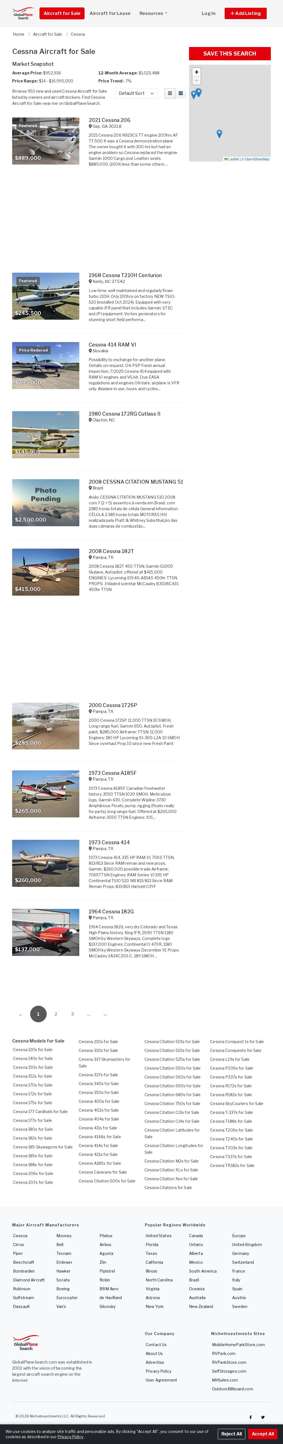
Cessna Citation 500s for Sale (107, 1181)
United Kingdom (247, 1244)
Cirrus (18, 1244)
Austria (239, 1297)
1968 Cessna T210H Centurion (125, 275)
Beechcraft (23, 1262)
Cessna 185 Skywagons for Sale (43, 1147)
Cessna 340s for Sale (99, 1083)
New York (155, 1306)
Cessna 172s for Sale (32, 1093)
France (238, 1271)
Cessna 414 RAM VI (112, 345)
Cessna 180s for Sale (33, 1129)
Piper (18, 1253)
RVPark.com (223, 1353)
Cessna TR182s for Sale (232, 1165)
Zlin (102, 1262)
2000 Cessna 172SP (113, 705)
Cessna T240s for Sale (231, 1139)
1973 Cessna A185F (113, 773)
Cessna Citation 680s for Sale (173, 1094)
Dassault (21, 1306)
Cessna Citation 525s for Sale (172, 1059)
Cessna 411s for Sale (98, 1127)
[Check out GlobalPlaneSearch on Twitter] (263, 1417)
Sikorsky (107, 1306)
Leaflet (233, 159)
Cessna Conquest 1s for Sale (237, 1041)
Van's (61, 1306)
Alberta (196, 1253)
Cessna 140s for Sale (33, 1058)
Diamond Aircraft (29, 1280)
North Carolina (159, 1280)
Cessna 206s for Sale (33, 1173)
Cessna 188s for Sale (33, 1164)
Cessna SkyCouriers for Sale (236, 1103)
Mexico (196, 1262)
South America (203, 1271)
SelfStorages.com (229, 1371)
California (154, 1262)
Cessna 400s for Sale (99, 1101)
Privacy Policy (158, 1371)
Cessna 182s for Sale (32, 1138)
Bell (60, 1244)
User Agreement (161, 1380)
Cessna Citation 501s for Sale (172, 1041)
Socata (63, 1280)
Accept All (263, 1434)
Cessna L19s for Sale (230, 1059)
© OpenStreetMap (255, 159)
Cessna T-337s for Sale (231, 1112)
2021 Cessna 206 (109, 120)
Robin (104, 1280)
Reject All (231, 1434)
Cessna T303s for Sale (231, 1147)
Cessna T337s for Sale (231, 1156)
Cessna (20, 1235)
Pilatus (105, 1235)
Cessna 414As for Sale (100, 1136)
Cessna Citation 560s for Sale (173, 1077)
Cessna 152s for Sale (32, 1076)
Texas (151, 1253)
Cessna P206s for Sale (231, 1068)
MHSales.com (225, 1380)
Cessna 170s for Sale (33, 1085)
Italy (236, 1280)
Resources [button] (152, 13)
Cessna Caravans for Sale (103, 1172)
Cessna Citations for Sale (168, 1187)
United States (159, 1235)
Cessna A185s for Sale (100, 1163)
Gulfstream (23, 1297)
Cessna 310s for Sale (98, 1050)
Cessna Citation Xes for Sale (171, 1178)
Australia (197, 1297)
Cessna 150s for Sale (33, 1067)
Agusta (106, 1253)
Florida (152, 1244)
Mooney (64, 1235)
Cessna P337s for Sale (231, 1077)
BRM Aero (109, 1288)
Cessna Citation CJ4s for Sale (172, 1121)
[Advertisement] (97, 983)
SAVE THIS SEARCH (229, 53)
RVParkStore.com (229, 1362)
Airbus (105, 1244)
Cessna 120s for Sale (33, 1049)
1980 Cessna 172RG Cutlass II (125, 414)
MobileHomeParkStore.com (238, 1344)
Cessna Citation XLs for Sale (171, 1169)
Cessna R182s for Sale (231, 1094)
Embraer (64, 1262)
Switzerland (243, 1262)
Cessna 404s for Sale (99, 1119)
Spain (237, 1288)
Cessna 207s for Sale (33, 1182)
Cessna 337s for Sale (98, 1074)
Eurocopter (67, 1297)
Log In (209, 13)
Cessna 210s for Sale (98, 1041)
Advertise (155, 1362)
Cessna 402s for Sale (99, 1110)
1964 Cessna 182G (111, 911)
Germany (240, 1253)
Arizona (153, 1297)
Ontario (196, 1244)
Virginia (152, 1288)
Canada (196, 1235)
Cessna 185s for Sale (33, 1155)
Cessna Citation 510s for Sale (172, 1050)
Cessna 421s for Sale (98, 1154)
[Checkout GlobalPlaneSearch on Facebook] (250, 1417)
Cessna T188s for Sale (231, 1121)
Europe (239, 1235)
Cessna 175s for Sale (32, 1102)
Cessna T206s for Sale (231, 1130)
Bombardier (24, 1271)
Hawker (63, 1271)
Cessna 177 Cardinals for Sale (40, 1111)
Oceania (197, 1288)
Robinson (21, 1288)
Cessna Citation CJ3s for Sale (172, 1112)
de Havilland (110, 1297)
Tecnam (64, 1253)
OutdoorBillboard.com (232, 1388)
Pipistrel (107, 1271)
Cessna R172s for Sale (231, 1085)
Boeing (63, 1288)
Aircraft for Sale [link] (62, 13)
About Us (154, 1353)
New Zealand (201, 1306)
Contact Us (156, 1344)
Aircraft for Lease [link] (110, 13)
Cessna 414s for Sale (98, 1145)
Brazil (194, 1280)
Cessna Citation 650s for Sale (173, 1085)
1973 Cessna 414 (109, 842)
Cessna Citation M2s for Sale (172, 1161)
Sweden (239, 1306)
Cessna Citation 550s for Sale (173, 1068)
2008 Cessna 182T (111, 551)
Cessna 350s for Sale (99, 1092)
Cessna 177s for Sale (32, 1120)
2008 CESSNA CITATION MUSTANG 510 (138, 482)
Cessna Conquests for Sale (235, 1050)
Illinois (151, 1271)
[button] (246, 13)
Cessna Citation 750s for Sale (173, 1103)
